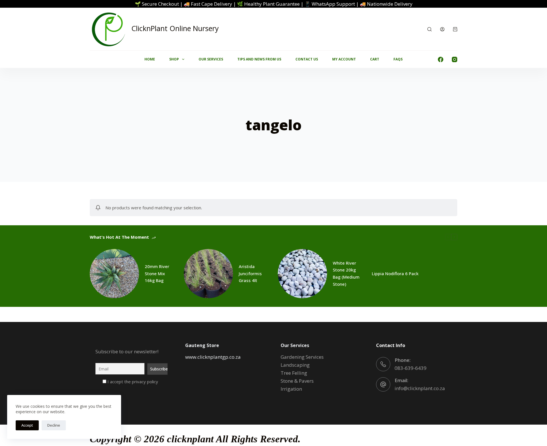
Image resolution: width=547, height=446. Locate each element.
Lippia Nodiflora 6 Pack (395, 273)
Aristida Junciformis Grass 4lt (250, 273)
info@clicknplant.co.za (420, 388)
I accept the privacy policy (132, 381)
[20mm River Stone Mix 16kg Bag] (114, 273)
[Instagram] (454, 59)
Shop (174, 59)
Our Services (211, 59)
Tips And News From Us (259, 59)
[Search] (429, 29)
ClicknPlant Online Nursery (175, 28)
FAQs (398, 59)
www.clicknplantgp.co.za (213, 357)
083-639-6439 (410, 368)
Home (149, 59)
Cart (374, 59)
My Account (344, 59)
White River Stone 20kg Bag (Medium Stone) (346, 273)
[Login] (442, 29)
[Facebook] (440, 59)
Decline (53, 425)
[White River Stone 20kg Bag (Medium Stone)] (302, 273)
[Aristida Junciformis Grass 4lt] (208, 273)
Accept (27, 425)
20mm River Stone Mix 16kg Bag (157, 273)
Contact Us (306, 59)
